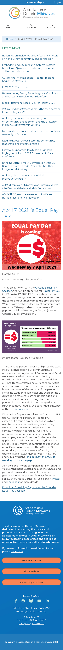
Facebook (13, 482)
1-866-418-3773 (37, 620)
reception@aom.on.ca (31, 623)
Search (31, 27)
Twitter (56, 478)
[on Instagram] (23, 601)
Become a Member (31, 560)
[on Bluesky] (31, 601)
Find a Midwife (31, 571)
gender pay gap (19, 409)
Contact (52, 27)
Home (9, 39)
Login (57, 2)
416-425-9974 (31, 617)
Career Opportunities (31, 582)
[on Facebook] (16, 601)
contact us (17, 551)
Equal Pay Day (51, 291)
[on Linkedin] (48, 601)
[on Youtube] (39, 601)
